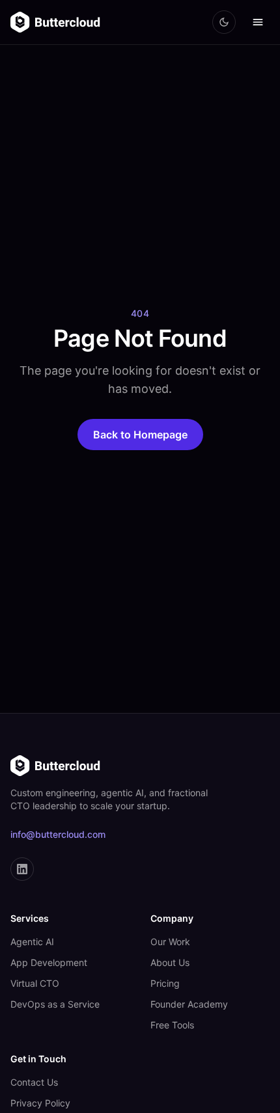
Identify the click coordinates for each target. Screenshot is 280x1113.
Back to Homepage (140, 434)
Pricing (165, 983)
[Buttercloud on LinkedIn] (22, 869)
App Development (48, 962)
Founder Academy (189, 1004)
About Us (169, 962)
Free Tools (172, 1024)
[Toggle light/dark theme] (224, 22)
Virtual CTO (34, 983)
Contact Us (34, 1082)
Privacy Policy (40, 1102)
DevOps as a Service (55, 1004)
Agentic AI (32, 941)
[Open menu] (258, 22)
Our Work (170, 941)
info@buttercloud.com (57, 834)
